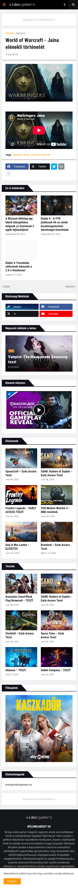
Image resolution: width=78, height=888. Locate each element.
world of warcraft (40, 154)
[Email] (61, 166)
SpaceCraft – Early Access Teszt (20, 473)
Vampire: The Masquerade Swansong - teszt (39, 359)
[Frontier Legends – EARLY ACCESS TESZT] (21, 495)
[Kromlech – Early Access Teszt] (57, 532)
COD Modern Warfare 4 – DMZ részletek (55, 510)
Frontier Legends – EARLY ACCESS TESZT (20, 510)
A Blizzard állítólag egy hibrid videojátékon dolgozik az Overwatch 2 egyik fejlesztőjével (19, 224)
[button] (4, 4)
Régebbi (69, 286)
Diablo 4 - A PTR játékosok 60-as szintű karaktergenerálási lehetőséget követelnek (55, 224)
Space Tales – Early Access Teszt (52, 635)
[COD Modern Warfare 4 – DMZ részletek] (57, 495)
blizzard (20, 33)
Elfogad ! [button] (12, 881)
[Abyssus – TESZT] (21, 657)
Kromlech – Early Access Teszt (55, 546)
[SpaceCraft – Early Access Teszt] (21, 458)
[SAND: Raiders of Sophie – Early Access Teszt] (57, 458)
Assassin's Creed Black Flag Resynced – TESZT (19, 598)
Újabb (7, 286)
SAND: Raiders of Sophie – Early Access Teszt (56, 473)
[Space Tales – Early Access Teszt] (57, 620)
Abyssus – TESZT (15, 670)
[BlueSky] (54, 166)
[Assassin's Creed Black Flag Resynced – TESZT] (21, 584)
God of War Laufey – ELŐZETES (17, 546)
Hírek (26, 154)
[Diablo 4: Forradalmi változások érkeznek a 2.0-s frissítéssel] (21, 250)
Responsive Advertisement (39, 19)
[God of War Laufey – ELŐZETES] (21, 532)
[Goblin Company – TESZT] (57, 657)
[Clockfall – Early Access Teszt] (21, 620)
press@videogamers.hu (18, 784)
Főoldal (9, 33)
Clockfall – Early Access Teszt (19, 635)
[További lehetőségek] (8, 174)
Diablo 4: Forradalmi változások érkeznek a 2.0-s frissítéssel (18, 266)
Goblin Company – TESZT (56, 670)
